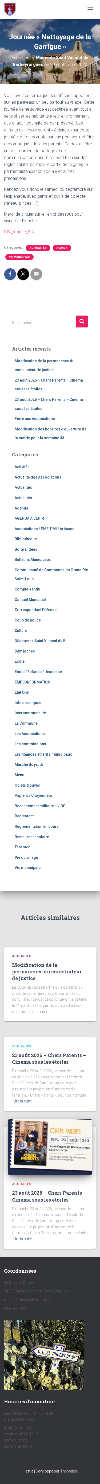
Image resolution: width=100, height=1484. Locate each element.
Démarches (25, 651)
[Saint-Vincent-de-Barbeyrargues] (12, 9)
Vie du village (26, 857)
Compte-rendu (27, 589)
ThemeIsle (69, 1471)
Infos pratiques (28, 703)
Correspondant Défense (36, 610)
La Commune (26, 723)
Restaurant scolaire (32, 837)
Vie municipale (19, 256)
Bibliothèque (26, 539)
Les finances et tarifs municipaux (43, 754)
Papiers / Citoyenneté (33, 795)
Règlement (24, 816)
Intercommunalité (30, 713)
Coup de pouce (28, 620)
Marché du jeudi (29, 764)
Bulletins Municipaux (33, 559)
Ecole (20, 661)
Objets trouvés (27, 785)
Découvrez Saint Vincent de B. (41, 641)
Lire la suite (22, 1101)
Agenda (62, 247)
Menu (19, 775)
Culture (21, 630)
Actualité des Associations (38, 477)
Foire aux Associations (35, 419)
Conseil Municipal (30, 599)
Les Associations (30, 734)
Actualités (38, 247)
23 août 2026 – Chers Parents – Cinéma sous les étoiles (49, 1058)
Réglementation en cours (37, 826)
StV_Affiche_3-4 (19, 231)
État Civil (22, 692)
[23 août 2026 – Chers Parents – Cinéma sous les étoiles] (50, 1147)
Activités (22, 467)
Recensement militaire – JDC (40, 806)
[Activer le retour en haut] (89, 1473)
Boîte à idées (26, 549)
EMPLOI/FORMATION (32, 682)
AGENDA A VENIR (29, 518)
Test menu (24, 847)
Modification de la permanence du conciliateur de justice (47, 971)
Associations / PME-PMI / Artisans (44, 529)
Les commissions (30, 744)
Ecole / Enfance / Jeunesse (38, 672)
